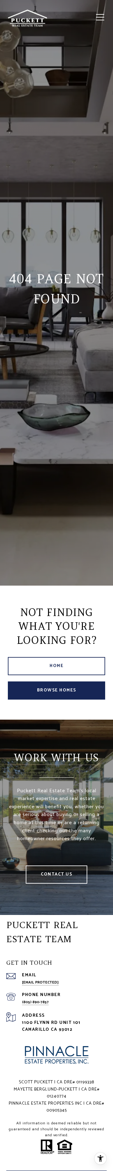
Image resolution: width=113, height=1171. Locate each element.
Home (56, 666)
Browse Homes (56, 690)
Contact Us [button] (56, 874)
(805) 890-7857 (35, 1002)
